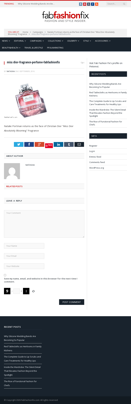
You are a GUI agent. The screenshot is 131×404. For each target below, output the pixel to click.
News (5, 40)
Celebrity (72, 40)
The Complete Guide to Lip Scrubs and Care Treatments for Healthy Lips (107, 103)
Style (86, 40)
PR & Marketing (55, 47)
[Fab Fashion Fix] (65, 16)
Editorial (19, 40)
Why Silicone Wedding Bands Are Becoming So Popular (36, 3)
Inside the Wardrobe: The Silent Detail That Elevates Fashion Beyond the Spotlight (107, 112)
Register (93, 145)
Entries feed (95, 156)
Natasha (11, 71)
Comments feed (97, 162)
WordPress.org (96, 167)
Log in (92, 151)
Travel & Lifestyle (33, 47)
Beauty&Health (10, 47)
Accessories (101, 40)
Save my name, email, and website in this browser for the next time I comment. (40, 280)
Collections (54, 40)
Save (50, 145)
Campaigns (36, 40)
